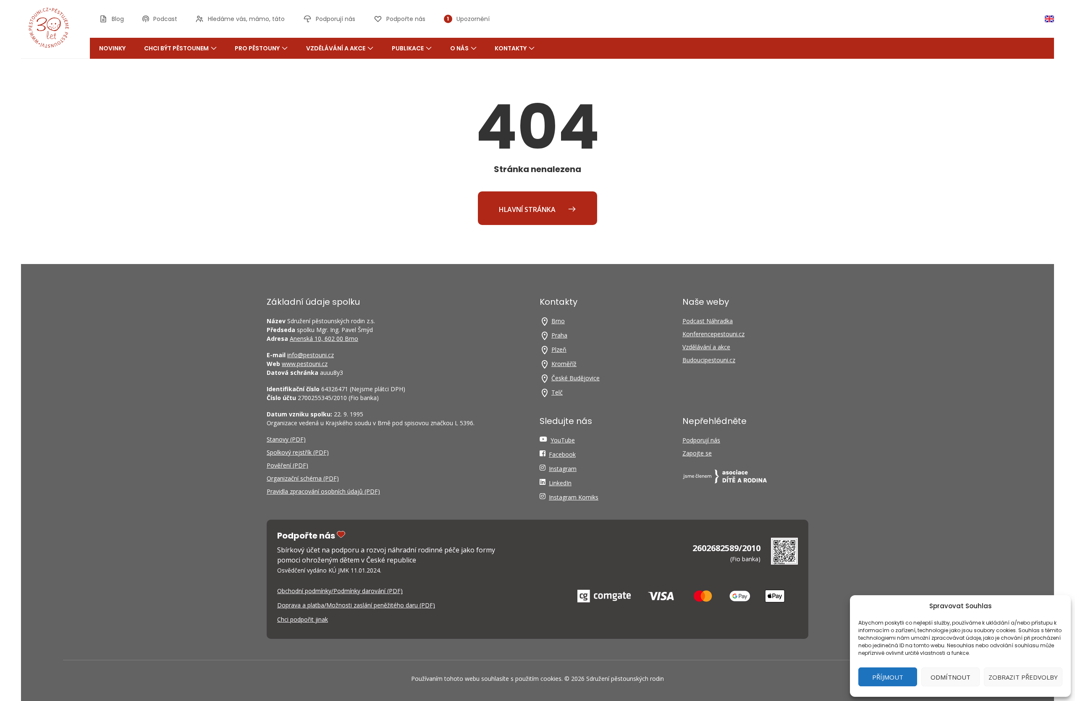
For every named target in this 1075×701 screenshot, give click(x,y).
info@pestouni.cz (310, 355)
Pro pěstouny (257, 48)
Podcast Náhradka (707, 321)
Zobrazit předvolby (1023, 677)
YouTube (563, 440)
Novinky (112, 48)
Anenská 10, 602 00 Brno (324, 339)
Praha (559, 335)
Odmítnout (950, 677)
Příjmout (887, 677)
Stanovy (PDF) (286, 439)
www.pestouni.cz (305, 364)
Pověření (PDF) (287, 465)
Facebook (562, 454)
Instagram (563, 469)
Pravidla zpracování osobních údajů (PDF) (323, 491)
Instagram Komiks (573, 497)
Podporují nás (701, 440)
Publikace (408, 48)
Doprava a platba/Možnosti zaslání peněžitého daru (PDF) (356, 605)
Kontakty (511, 48)
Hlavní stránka (528, 209)
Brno (558, 321)
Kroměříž (564, 364)
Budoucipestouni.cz (708, 360)
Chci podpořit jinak (302, 619)
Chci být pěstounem (176, 48)
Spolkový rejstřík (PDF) (298, 452)
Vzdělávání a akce (335, 48)
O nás (459, 48)
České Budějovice (575, 378)
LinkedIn (560, 483)
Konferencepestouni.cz (713, 334)
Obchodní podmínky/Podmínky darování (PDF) (340, 591)
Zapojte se (697, 453)
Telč (557, 392)
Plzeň (558, 349)
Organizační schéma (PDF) (303, 478)
